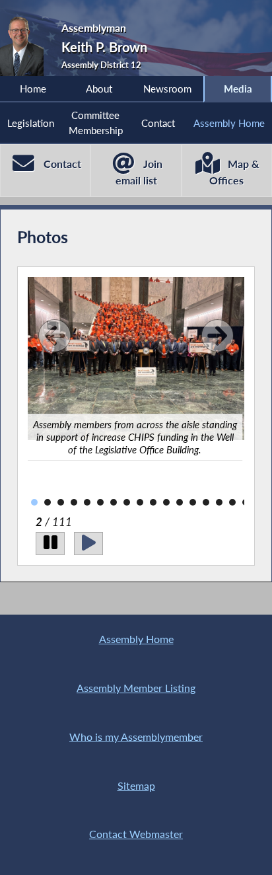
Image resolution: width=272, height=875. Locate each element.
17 (232, 502)
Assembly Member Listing (136, 687)
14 (192, 502)
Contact (158, 123)
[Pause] (50, 543)
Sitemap (136, 785)
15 (206, 502)
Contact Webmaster (136, 833)
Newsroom (167, 89)
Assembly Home (229, 123)
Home (33, 89)
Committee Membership (96, 122)
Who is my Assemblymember (136, 736)
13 (179, 502)
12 (166, 502)
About (99, 89)
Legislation (30, 123)
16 (219, 502)
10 (140, 502)
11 (153, 502)
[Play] (88, 543)
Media (238, 89)
